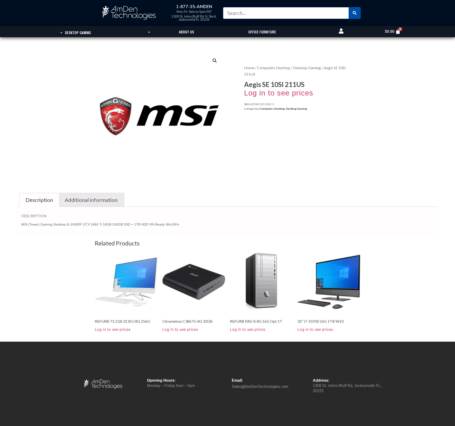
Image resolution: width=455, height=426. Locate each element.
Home (249, 67)
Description (39, 200)
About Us (186, 31)
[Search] (354, 13)
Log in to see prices (278, 93)
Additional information (91, 200)
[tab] (39, 200)
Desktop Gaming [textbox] (75, 32)
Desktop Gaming (307, 67)
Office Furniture (262, 31)
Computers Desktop (273, 67)
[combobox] (76, 32)
